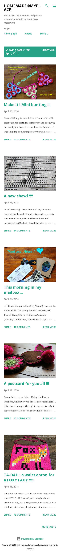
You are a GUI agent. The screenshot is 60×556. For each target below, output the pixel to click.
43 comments (22, 139)
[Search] (46, 6)
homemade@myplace (22, 7)
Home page (10, 33)
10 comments (22, 327)
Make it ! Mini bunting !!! (27, 104)
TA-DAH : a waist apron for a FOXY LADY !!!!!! (29, 477)
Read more (49, 139)
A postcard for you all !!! (26, 383)
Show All (48, 50)
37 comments (22, 418)
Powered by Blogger (32, 538)
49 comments (22, 514)
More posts (49, 526)
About (28, 33)
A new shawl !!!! (18, 195)
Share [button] (7, 139)
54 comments (22, 230)
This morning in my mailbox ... (22, 289)
